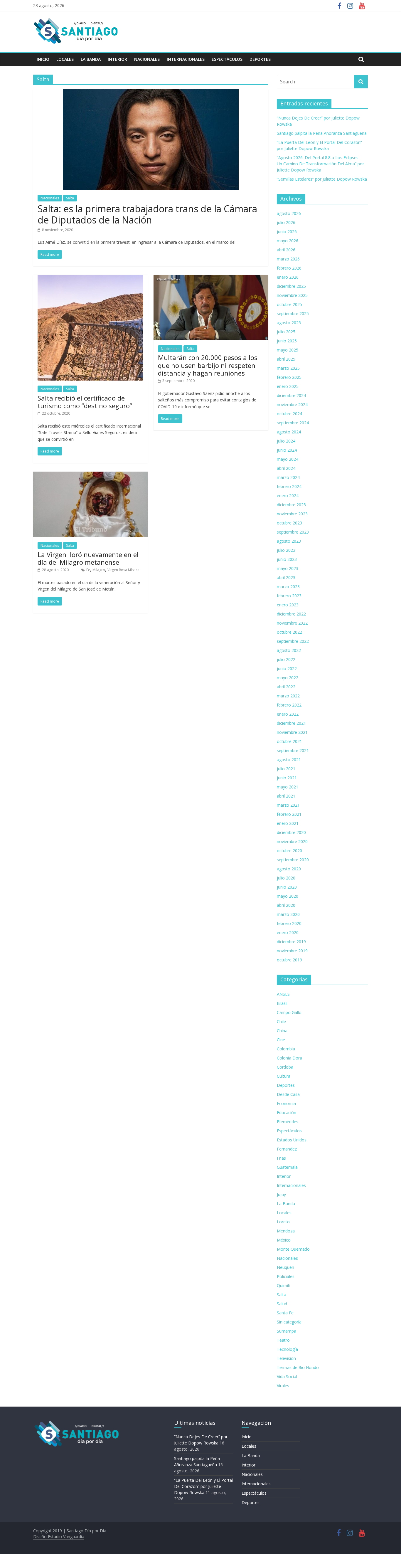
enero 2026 (288, 277)
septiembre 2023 (293, 532)
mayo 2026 (287, 240)
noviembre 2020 (292, 841)
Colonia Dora (289, 1058)
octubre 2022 (289, 632)
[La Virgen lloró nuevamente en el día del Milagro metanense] (90, 475)
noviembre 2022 (292, 623)
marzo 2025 (288, 368)
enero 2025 (288, 386)
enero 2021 (288, 823)
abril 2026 (286, 250)
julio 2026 (286, 222)
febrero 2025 (289, 377)
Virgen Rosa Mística (123, 569)
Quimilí (283, 1285)
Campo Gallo (289, 1012)
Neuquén (285, 1267)
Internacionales (186, 59)
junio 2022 (287, 668)
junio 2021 (287, 778)
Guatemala (287, 1167)
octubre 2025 (289, 304)
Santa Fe (285, 1313)
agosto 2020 (289, 869)
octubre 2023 (289, 523)
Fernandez (287, 1149)
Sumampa (286, 1331)
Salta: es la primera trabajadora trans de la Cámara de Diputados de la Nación (147, 214)
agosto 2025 (289, 322)
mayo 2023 (287, 568)
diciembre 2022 (291, 614)
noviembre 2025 (292, 295)
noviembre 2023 (292, 514)
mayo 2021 (287, 787)
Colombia (286, 1049)
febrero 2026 (289, 268)
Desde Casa (288, 1094)
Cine (281, 1039)
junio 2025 (287, 341)
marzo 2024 (288, 477)
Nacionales (147, 59)
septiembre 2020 (293, 859)
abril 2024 (286, 468)
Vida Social (287, 1376)
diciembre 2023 (291, 504)
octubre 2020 (289, 850)
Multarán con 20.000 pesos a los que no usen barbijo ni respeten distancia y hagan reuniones (207, 365)
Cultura (283, 1076)
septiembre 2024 (293, 423)
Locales (65, 59)
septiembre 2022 (293, 641)
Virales (283, 1385)
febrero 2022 (289, 705)
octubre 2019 (289, 960)
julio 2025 (286, 331)
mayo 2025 (287, 350)
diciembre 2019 (291, 941)
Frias (281, 1158)
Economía (286, 1103)
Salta (70, 198)
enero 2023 (288, 605)
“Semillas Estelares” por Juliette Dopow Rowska (322, 179)
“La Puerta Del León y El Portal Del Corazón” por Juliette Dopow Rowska (203, 1486)
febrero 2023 (289, 595)
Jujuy (281, 1194)
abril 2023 (286, 577)
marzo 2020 (288, 914)
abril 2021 (286, 796)
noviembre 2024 (292, 404)
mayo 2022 (287, 677)
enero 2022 (288, 714)
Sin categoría (289, 1322)
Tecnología (287, 1349)
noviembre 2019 (292, 950)
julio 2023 (286, 550)
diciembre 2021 (291, 723)
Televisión (286, 1358)
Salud (282, 1303)
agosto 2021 (289, 759)
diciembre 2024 (291, 395)
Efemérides (287, 1121)
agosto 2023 (289, 541)
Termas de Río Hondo (298, 1367)
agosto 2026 (289, 213)
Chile (281, 1021)
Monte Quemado (293, 1249)
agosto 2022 (289, 650)
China (282, 1030)
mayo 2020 (287, 896)
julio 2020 (286, 878)
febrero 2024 (289, 486)
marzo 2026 (288, 259)
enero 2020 (288, 932)
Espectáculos (227, 59)
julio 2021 (286, 768)
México (284, 1240)
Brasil (282, 1003)
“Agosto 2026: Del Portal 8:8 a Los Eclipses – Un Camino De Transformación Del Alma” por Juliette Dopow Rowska (320, 164)
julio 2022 (286, 659)
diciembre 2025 (291, 286)
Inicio (43, 59)
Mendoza (286, 1231)
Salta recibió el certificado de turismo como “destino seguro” (85, 401)
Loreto (283, 1222)
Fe (88, 569)
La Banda (91, 59)
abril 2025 (286, 359)
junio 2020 (287, 887)
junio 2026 (287, 231)
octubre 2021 (289, 741)
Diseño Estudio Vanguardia (58, 1536)
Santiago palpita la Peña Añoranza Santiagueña (322, 133)
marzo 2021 (288, 805)
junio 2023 (287, 559)
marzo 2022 (288, 696)
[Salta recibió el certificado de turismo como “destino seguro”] (90, 278)
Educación (286, 1112)
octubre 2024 (289, 413)
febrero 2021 (289, 814)
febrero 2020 (289, 923)
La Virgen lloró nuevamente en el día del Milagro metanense (88, 558)
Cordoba (285, 1067)
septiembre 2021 (293, 750)
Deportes (260, 59)
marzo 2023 (288, 586)
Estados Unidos (291, 1140)
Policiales (285, 1276)
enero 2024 (288, 495)
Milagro (98, 569)
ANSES (283, 994)
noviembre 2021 (292, 732)
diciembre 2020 (291, 832)
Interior (117, 59)
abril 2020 (286, 905)
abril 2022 (286, 686)
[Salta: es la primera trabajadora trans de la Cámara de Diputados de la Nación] (151, 93)
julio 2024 (286, 441)
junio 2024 (287, 450)
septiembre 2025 (293, 313)
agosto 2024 (289, 432)
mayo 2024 (287, 459)
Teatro (283, 1340)
